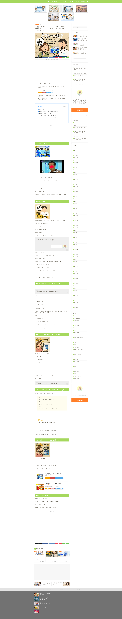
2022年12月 (76, 242)
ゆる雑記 (75, 330)
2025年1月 (76, 191)
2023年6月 (76, 230)
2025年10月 (76, 169)
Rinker (49, 484)
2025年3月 (76, 186)
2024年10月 (76, 198)
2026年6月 (76, 150)
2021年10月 (76, 268)
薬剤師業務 (76, 359)
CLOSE (64, 106)
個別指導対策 (76, 332)
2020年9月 (76, 295)
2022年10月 (76, 247)
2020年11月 (76, 290)
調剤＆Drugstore (77, 364)
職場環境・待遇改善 (77, 354)
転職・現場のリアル (77, 376)
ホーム (49, 1)
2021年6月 (76, 278)
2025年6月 (76, 179)
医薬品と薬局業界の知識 (78, 337)
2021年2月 (76, 288)
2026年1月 (76, 162)
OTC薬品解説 (76, 320)
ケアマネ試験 (65, 1)
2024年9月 (76, 201)
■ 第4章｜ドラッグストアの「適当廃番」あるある (47, 117)
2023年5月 (76, 232)
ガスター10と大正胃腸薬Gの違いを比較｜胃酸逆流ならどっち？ (80, 76)
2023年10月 (76, 220)
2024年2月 (76, 213)
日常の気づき (76, 344)
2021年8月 (76, 273)
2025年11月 (76, 167)
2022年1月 (76, 266)
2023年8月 (76, 225)
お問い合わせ (83, 1)
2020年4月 (76, 307)
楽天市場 (52, 488)
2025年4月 (76, 184)
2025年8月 (76, 174)
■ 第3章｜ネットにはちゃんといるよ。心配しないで (48, 115)
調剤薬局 (75, 366)
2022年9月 (76, 249)
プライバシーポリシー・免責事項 (74, 1)
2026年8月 (76, 148)
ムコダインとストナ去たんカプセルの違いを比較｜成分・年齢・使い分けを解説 (80, 68)
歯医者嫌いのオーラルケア (56, 1)
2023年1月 (76, 239)
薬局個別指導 (76, 361)
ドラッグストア (77, 327)
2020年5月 (76, 305)
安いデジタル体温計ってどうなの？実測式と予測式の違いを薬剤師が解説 (80, 73)
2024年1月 (76, 215)
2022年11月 (76, 244)
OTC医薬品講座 (77, 318)
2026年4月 (76, 155)
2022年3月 (76, 261)
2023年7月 (76, 227)
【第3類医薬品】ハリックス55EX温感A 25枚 (53, 483)
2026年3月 (76, 157)
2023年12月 (76, 218)
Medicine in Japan (77, 315)
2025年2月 (76, 189)
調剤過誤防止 (76, 371)
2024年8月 (76, 203)
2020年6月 (76, 302)
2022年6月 (76, 254)
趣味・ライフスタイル (78, 373)
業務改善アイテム (77, 347)
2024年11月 (76, 196)
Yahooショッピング (59, 488)
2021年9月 (76, 271)
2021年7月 (76, 276)
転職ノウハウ (76, 378)
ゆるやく (35, 0)
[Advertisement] (52, 70)
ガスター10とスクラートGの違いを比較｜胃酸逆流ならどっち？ (80, 80)
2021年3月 (76, 285)
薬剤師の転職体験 (77, 356)
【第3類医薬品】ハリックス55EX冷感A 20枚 (53, 473)
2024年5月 (76, 208)
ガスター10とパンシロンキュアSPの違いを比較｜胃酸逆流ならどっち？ (80, 84)
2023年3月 (76, 237)
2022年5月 (76, 256)
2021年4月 (76, 283)
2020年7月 (76, 300)
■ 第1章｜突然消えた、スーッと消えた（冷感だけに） (48, 111)
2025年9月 (76, 172)
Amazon (47, 488)
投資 (75, 342)
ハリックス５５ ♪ (42, 109)
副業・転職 (76, 335)
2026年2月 (76, 160)
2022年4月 (76, 259)
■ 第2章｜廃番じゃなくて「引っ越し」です (46, 113)
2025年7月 (76, 177)
